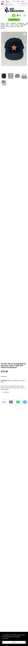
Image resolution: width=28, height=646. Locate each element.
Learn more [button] (5, 638)
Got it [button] (14, 642)
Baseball (13, 23)
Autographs (21, 23)
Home (2, 23)
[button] (24, 15)
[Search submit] (13, 15)
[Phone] (20, 15)
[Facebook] (18, 15)
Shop (7, 23)
